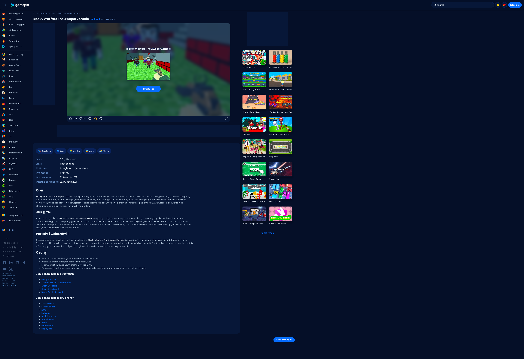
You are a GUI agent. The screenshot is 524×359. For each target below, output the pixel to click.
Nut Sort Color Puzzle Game (280, 67)
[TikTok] (24, 263)
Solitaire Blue (47, 303)
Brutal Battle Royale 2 (52, 292)
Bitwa (91, 151)
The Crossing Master (251, 89)
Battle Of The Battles (277, 224)
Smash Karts (47, 319)
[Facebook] (4, 263)
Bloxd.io (246, 134)
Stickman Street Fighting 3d (254, 201)
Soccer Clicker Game (252, 179)
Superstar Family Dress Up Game (254, 156)
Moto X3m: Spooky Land (253, 224)
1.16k (75, 118)
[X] (11, 269)
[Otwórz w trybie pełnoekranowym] (226, 118)
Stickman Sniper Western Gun (280, 134)
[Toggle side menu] (3, 5)
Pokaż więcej (267, 233)
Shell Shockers (48, 316)
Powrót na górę (285, 339)
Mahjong (45, 313)
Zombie (76, 151)
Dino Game (47, 325)
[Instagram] (11, 263)
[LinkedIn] (17, 263)
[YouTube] (4, 269)
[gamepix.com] (20, 5)
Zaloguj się (515, 5)
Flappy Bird (46, 328)
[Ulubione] (504, 5)
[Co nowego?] (498, 5)
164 (84, 118)
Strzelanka (43, 13)
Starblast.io (274, 179)
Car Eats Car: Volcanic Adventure (280, 112)
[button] (14, 13)
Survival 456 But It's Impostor (56, 282)
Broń (62, 151)
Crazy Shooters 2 (50, 288)
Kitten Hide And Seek (251, 112)
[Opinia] (100, 118)
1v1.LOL (44, 322)
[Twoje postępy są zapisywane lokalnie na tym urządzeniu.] (95, 118)
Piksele (106, 151)
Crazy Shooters (49, 285)
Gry (34, 13)
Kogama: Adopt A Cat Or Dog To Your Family (280, 89)
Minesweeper (48, 306)
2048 (43, 309)
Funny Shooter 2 (49, 279)
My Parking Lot (275, 201)
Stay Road (273, 156)
